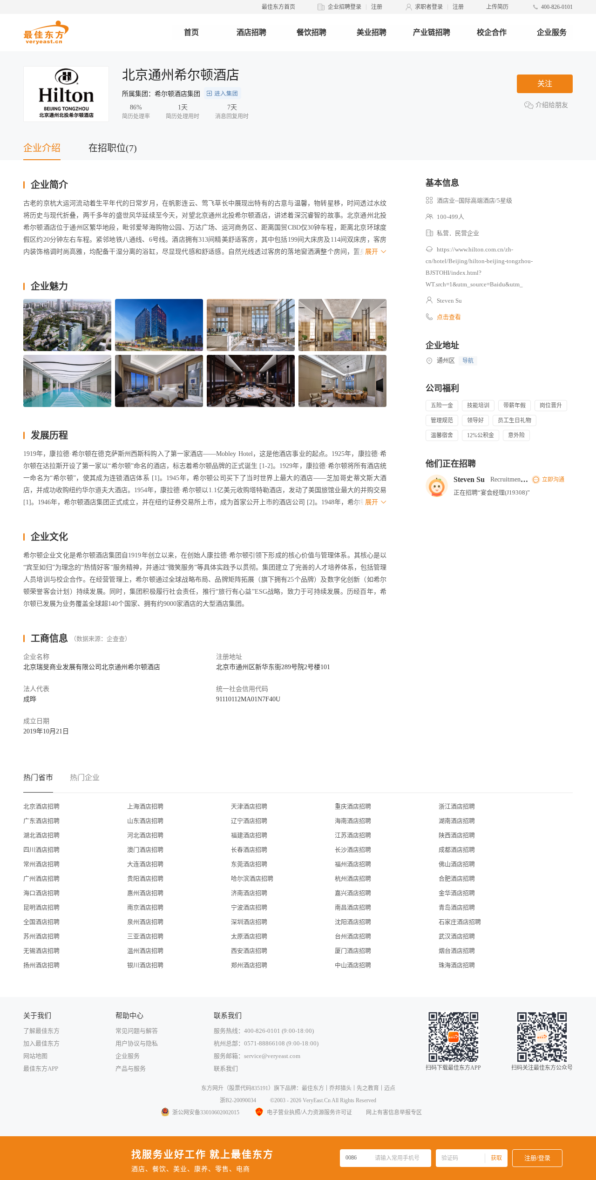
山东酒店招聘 (145, 820)
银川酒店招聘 (145, 965)
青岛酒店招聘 (457, 907)
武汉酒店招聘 (457, 936)
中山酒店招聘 (353, 965)
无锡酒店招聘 (41, 950)
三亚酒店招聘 (145, 936)
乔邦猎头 (340, 1088)
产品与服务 (130, 1068)
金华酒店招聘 (457, 892)
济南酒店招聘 (249, 892)
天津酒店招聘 (249, 806)
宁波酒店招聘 (249, 907)
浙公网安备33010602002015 (205, 1112)
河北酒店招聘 (145, 835)
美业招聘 (371, 32)
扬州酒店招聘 (41, 965)
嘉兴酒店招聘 (353, 892)
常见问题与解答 (136, 1030)
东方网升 (212, 1088)
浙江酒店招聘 (457, 806)
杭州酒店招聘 (353, 878)
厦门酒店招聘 (353, 950)
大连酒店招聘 (145, 864)
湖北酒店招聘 (41, 835)
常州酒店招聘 (41, 864)
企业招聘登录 (344, 7)
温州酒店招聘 (145, 950)
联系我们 (226, 1068)
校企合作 (492, 32)
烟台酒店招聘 (457, 950)
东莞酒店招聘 (249, 864)
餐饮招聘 (311, 32)
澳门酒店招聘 (145, 849)
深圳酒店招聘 (249, 921)
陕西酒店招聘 (457, 835)
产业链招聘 (431, 32)
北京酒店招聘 (41, 806)
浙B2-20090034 (238, 1100)
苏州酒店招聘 (41, 936)
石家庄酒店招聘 (460, 921)
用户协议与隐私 (136, 1043)
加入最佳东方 (41, 1043)
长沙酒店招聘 (353, 849)
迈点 (389, 1088)
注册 (376, 7)
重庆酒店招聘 (353, 806)
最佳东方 (313, 1088)
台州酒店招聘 (353, 936)
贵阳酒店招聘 (145, 878)
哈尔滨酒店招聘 (252, 878)
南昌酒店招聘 (353, 907)
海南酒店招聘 (353, 820)
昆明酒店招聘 (41, 907)
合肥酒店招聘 (457, 878)
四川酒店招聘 (41, 849)
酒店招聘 (251, 32)
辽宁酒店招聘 (249, 820)
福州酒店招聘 (353, 864)
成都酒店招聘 (457, 849)
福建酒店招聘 (249, 835)
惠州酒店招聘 (145, 892)
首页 (191, 32)
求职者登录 (429, 7)
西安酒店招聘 (249, 950)
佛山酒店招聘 (457, 864)
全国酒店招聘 (41, 921)
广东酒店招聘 (41, 820)
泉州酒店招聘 (145, 921)
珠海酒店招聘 (457, 965)
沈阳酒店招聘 (353, 921)
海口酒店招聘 (41, 892)
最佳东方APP (40, 1068)
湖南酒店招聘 (457, 820)
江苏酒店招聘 (353, 835)
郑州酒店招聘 (249, 965)
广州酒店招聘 (41, 878)
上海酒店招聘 (145, 806)
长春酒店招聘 (249, 849)
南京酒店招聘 (145, 907)
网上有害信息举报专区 (394, 1112)
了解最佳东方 (41, 1030)
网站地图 (35, 1055)
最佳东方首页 (278, 7)
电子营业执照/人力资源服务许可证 (309, 1112)
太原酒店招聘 (249, 936)
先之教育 (368, 1088)
